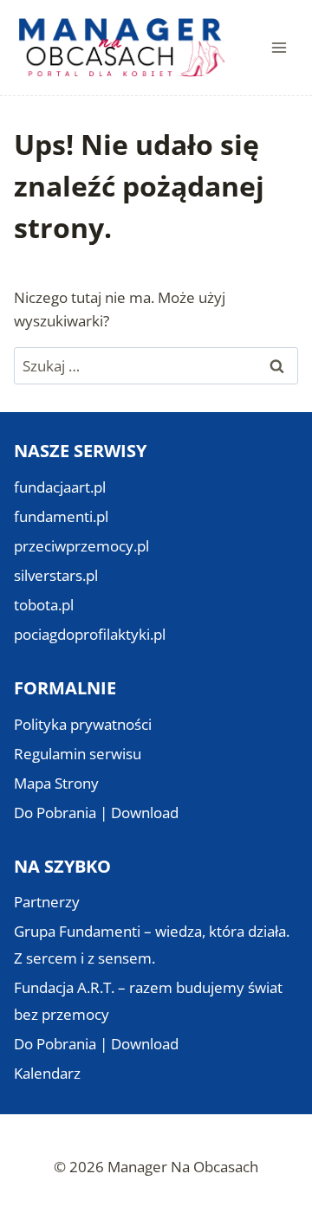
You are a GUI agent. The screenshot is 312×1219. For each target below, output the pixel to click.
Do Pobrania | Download (96, 812)
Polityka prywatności (83, 724)
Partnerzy (47, 902)
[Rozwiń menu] (279, 47)
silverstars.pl (56, 575)
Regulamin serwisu (77, 754)
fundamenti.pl (61, 516)
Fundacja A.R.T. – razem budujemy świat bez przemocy (148, 1000)
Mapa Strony (56, 783)
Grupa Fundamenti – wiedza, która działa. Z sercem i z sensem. (151, 944)
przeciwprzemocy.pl (81, 546)
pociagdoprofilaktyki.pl (90, 634)
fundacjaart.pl (60, 487)
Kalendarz (47, 1073)
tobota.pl (44, 605)
